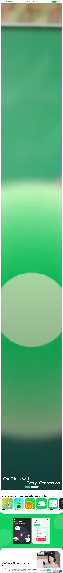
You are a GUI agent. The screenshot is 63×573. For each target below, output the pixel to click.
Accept (48, 570)
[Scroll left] (57, 496)
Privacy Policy (30, 570)
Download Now (37, 524)
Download (54, 1)
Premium (30, 1)
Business (34, 1)
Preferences (41, 570)
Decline (44, 570)
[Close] (51, 570)
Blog (37, 1)
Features (26, 1)
